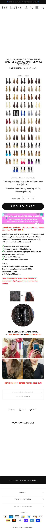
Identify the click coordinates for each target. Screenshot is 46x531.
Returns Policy (23, 397)
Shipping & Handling (23, 392)
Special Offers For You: (23, 178)
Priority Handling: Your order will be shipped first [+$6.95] (24, 183)
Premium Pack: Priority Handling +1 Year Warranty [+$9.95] (24, 190)
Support (23, 492)
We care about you (23, 506)
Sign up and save (23, 499)
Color (23, 76)
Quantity (16, 198)
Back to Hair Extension (25, 480)
